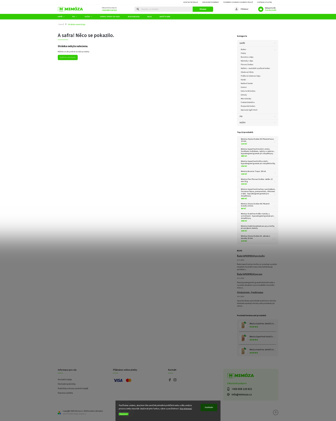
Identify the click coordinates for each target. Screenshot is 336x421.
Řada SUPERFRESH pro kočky (251, 256)
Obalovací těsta (247, 72)
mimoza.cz (175, 379)
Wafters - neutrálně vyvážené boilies (255, 68)
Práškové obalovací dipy (250, 76)
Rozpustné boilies (248, 106)
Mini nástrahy (246, 98)
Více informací (186, 408)
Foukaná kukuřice (248, 102)
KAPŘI (242, 43)
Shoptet (70, 414)
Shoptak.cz (82, 414)
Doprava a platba (264, 2)
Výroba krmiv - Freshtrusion (250, 292)
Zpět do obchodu (68, 57)
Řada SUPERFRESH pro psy (249, 274)
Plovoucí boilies (247, 64)
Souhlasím (209, 407)
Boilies (243, 49)
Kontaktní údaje (190, 2)
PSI (241, 116)
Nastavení (124, 414)
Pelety (243, 53)
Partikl (243, 79)
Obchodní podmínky (210, 2)
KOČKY (243, 122)
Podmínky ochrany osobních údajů (238, 2)
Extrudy (244, 95)
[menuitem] (63, 16)
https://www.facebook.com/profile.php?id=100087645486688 (169, 379)
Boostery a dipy (247, 57)
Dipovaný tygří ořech (249, 110)
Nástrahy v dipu (247, 61)
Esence (244, 87)
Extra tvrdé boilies (248, 91)
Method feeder (247, 83)
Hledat (203, 9)
